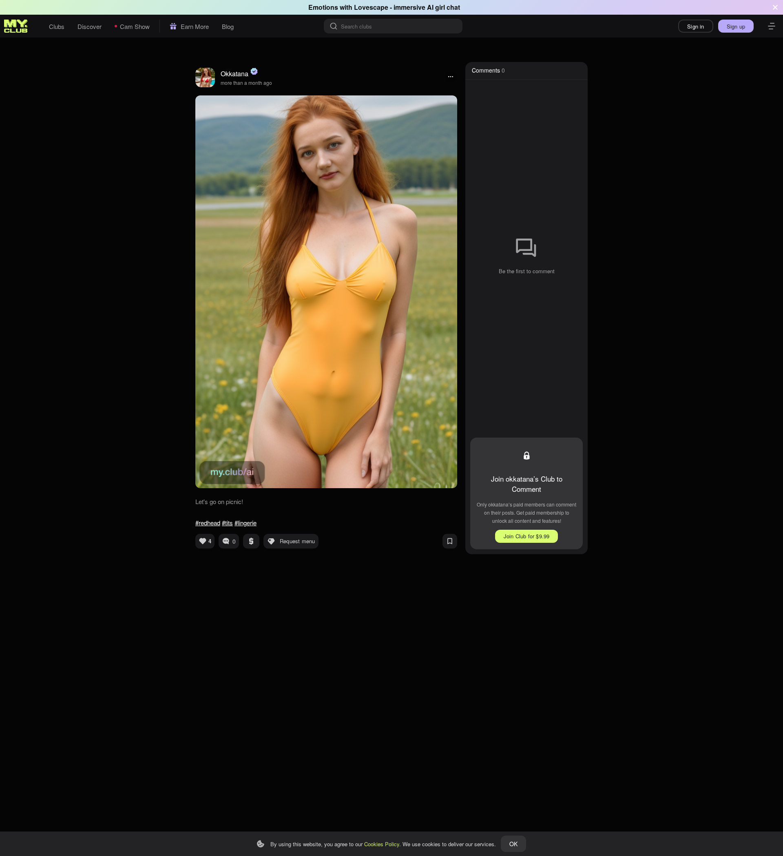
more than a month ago (246, 82)
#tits (227, 522)
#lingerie (245, 522)
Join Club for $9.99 (527, 536)
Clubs (56, 26)
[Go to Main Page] (16, 26)
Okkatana (234, 73)
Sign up (736, 26)
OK (513, 844)
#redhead (207, 522)
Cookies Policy (381, 844)
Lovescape (371, 7)
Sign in (695, 26)
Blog (228, 26)
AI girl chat (443, 7)
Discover (89, 26)
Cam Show (135, 26)
